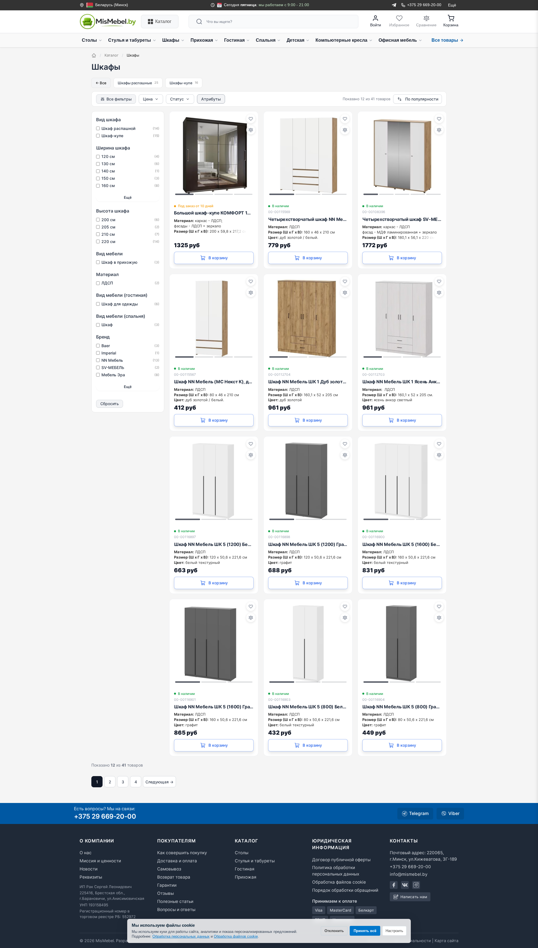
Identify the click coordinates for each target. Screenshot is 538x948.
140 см (130, 171)
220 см (130, 241)
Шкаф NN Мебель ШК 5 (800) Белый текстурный (308, 706)
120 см (130, 156)
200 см (130, 219)
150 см (130, 178)
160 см (130, 185)
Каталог (112, 55)
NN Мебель (130, 360)
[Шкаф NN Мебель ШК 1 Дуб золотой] (308, 318)
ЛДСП (130, 283)
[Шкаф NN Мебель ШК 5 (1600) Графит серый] (214, 643)
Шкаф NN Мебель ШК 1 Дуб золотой (308, 381)
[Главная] (93, 55)
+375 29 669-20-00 (105, 816)
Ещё (128, 197)
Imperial (130, 353)
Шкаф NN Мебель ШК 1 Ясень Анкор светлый (402, 381)
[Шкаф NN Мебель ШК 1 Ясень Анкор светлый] (402, 318)
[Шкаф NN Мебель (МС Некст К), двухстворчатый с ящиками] (214, 318)
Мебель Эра (130, 374)
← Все (101, 83)
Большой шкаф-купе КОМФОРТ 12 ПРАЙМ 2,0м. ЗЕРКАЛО (214, 213)
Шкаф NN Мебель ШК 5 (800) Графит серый (402, 706)
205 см (130, 227)
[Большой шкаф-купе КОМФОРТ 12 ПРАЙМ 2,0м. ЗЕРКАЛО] (214, 156)
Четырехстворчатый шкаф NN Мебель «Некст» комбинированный (308, 219)
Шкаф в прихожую (130, 262)
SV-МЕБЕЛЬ (130, 367)
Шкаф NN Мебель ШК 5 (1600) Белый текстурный (402, 544)
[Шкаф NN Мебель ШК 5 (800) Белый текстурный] (308, 643)
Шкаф (130, 324)
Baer (130, 345)
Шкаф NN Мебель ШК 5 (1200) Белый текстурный (214, 544)
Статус (177, 99)
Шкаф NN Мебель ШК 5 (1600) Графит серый (214, 706)
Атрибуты (211, 99)
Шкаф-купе (130, 135)
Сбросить (109, 403)
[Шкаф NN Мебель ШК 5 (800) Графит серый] (402, 643)
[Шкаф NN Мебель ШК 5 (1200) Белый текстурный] (214, 481)
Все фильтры (119, 99)
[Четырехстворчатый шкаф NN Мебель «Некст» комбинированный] (308, 156)
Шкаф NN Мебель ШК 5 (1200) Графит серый (308, 544)
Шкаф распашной (130, 128)
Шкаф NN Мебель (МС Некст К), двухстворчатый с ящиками (214, 381)
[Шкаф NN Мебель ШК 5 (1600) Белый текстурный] (402, 481)
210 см (130, 234)
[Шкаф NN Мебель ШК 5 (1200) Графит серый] (308, 481)
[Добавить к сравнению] (250, 129)
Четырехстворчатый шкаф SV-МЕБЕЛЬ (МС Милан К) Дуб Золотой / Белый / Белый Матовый (402, 219)
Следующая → (159, 781)
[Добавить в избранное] (250, 118)
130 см (130, 163)
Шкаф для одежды (130, 304)
